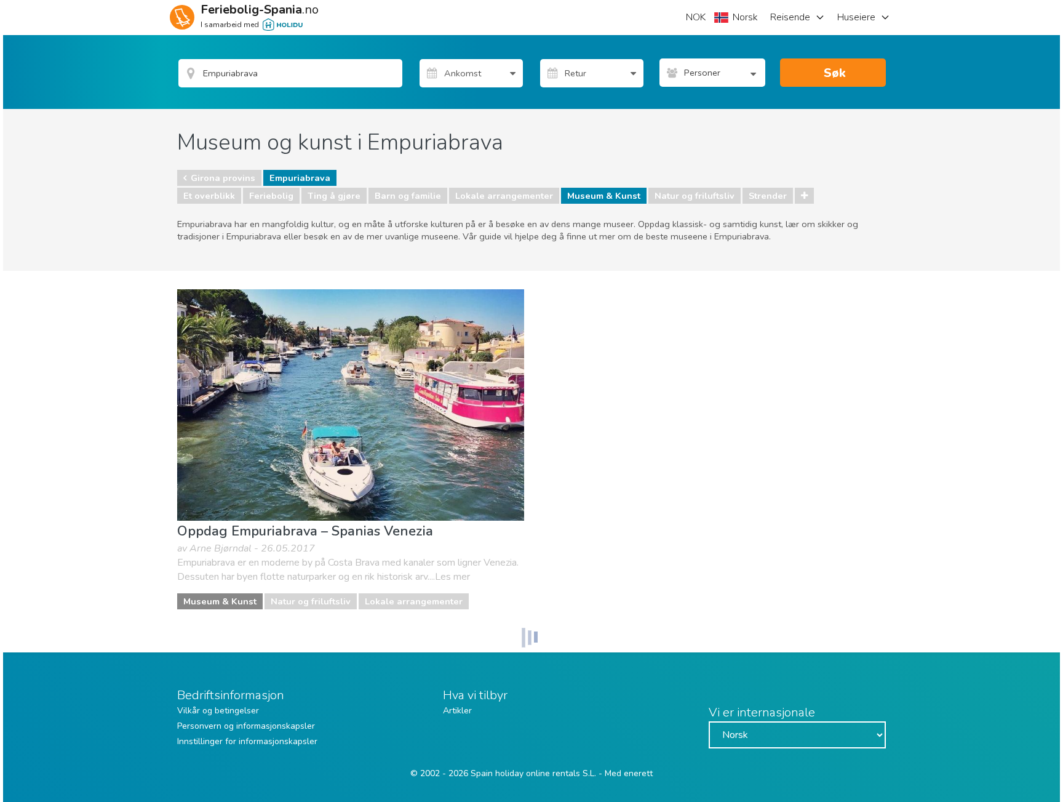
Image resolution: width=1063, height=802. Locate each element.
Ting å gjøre (334, 196)
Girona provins (223, 178)
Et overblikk (209, 196)
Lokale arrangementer (504, 196)
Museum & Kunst (603, 196)
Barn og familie (408, 196)
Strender (768, 196)
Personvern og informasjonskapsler (246, 726)
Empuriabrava (299, 178)
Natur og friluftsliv (695, 196)
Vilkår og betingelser (218, 710)
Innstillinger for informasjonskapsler (247, 741)
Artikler (457, 710)
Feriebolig (271, 196)
